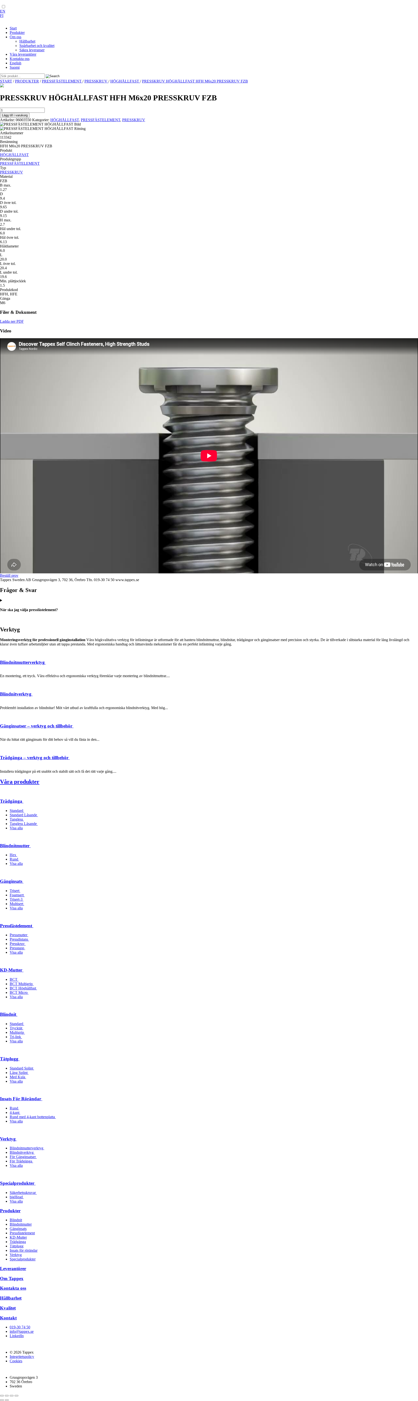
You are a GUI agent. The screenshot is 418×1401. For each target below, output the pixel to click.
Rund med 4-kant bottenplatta (33, 1117)
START (6, 81)
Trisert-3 (16, 899)
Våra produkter (19, 782)
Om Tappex (11, 1278)
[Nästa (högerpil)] (7, 1400)
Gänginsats (11, 881)
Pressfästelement (16, 925)
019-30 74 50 (20, 1327)
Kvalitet (8, 1308)
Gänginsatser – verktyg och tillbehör (37, 725)
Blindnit (8, 1014)
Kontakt (8, 1317)
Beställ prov (9, 575)
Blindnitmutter (15, 845)
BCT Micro (19, 992)
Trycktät (16, 1028)
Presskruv (18, 944)
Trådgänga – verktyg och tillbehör (35, 757)
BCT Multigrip (22, 984)
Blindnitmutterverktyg (23, 662)
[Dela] (12, 1395)
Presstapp (17, 948)
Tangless (17, 819)
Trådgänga (11, 801)
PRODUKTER (27, 81)
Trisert (15, 891)
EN (2, 11)
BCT (14, 979)
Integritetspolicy (22, 1357)
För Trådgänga (21, 1161)
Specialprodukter (18, 1183)
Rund (14, 859)
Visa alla (16, 828)
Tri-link (16, 1037)
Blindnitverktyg (16, 694)
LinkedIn (17, 1336)
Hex (13, 855)
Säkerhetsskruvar (23, 1193)
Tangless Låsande (24, 824)
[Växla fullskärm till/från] (7, 1395)
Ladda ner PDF (12, 321)
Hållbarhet (11, 1298)
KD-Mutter (11, 970)
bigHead (17, 1197)
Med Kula (18, 1077)
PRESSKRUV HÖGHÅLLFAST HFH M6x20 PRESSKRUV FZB (195, 81)
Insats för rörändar (23, 1250)
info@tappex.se (22, 1331)
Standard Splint (22, 1068)
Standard (17, 811)
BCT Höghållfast (23, 988)
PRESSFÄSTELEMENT (62, 81)
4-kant (15, 1112)
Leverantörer (13, 1268)
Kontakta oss (13, 1288)
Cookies (16, 1361)
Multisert (17, 904)
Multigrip (17, 1032)
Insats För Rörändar (21, 1098)
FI (1, 16)
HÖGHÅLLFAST (125, 81)
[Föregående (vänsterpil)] (2, 1400)
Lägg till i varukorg (15, 115)
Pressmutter (19, 935)
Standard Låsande (24, 815)
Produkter (10, 1210)
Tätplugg (10, 1058)
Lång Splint (19, 1073)
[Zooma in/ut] (2, 1395)
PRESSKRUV (96, 81)
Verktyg (8, 1138)
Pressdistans (19, 939)
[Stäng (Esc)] (16, 1395)
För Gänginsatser (23, 1157)
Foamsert (17, 895)
